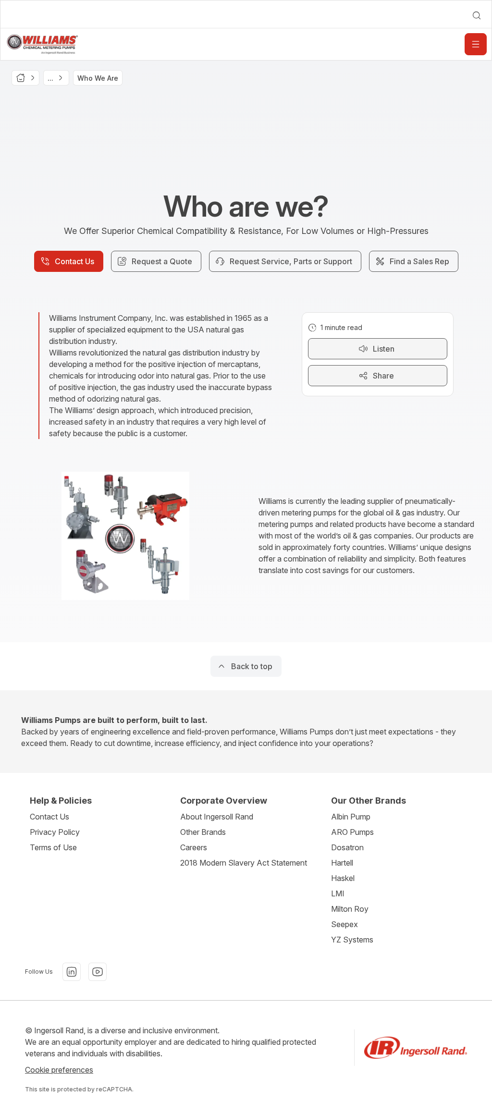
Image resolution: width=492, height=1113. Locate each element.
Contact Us (49, 816)
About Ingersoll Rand (216, 816)
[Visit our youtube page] (97, 972)
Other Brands (203, 832)
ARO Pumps (352, 832)
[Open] (476, 44)
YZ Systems (352, 939)
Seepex (344, 924)
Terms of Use (53, 847)
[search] (477, 15)
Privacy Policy (55, 832)
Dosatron (347, 847)
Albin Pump (350, 816)
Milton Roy (350, 909)
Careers (193, 847)
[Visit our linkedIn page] (71, 972)
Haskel (343, 878)
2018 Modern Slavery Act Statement (243, 863)
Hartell (342, 863)
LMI (337, 893)
